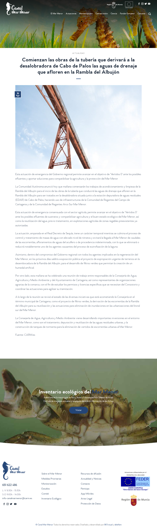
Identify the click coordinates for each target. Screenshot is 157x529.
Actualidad (78, 53)
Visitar (78, 410)
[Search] (149, 14)
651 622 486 (9, 485)
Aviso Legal (86, 499)
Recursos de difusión (91, 474)
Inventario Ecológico (51, 499)
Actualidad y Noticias (91, 479)
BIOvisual (108, 525)
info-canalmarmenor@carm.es (17, 498)
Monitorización (49, 484)
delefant (118, 525)
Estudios (46, 489)
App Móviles (87, 494)
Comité (45, 494)
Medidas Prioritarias (51, 479)
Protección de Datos (91, 504)
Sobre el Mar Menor (52, 474)
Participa (85, 489)
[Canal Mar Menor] (21, 8)
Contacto (142, 14)
